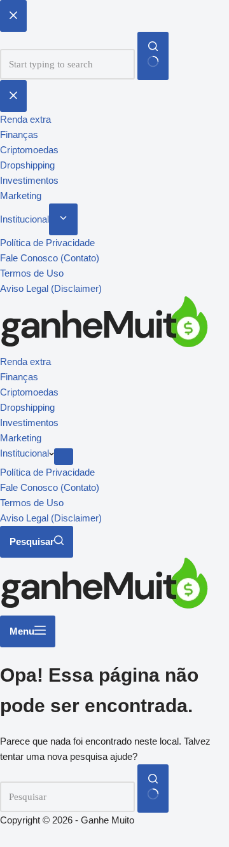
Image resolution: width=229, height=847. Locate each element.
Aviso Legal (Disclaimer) (51, 518)
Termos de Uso (32, 502)
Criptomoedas (29, 392)
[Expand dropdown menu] (63, 456)
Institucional (24, 453)
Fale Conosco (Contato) (49, 487)
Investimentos (29, 422)
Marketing (20, 437)
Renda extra (25, 361)
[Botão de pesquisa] (153, 788)
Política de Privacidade (47, 472)
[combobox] (67, 797)
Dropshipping (27, 407)
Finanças (19, 376)
